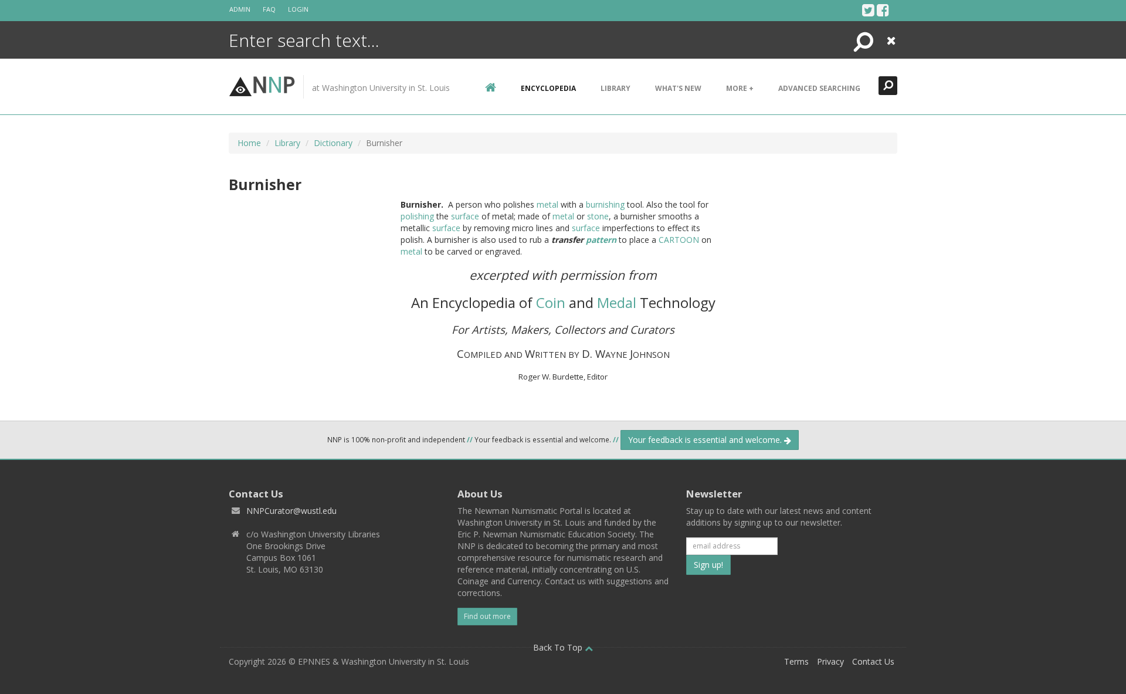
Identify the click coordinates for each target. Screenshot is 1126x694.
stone (598, 216)
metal (547, 204)
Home (249, 142)
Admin (239, 9)
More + (740, 88)
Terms (796, 661)
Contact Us (873, 661)
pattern (601, 239)
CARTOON (679, 239)
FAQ (269, 9)
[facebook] (883, 10)
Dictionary (333, 142)
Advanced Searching (819, 88)
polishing (417, 216)
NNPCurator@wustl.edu (291, 510)
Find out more (487, 616)
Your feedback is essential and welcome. (706, 439)
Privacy (830, 661)
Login (298, 9)
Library (615, 88)
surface (465, 216)
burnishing (605, 204)
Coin (550, 302)
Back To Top (559, 647)
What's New (678, 88)
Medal (616, 302)
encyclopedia (548, 88)
